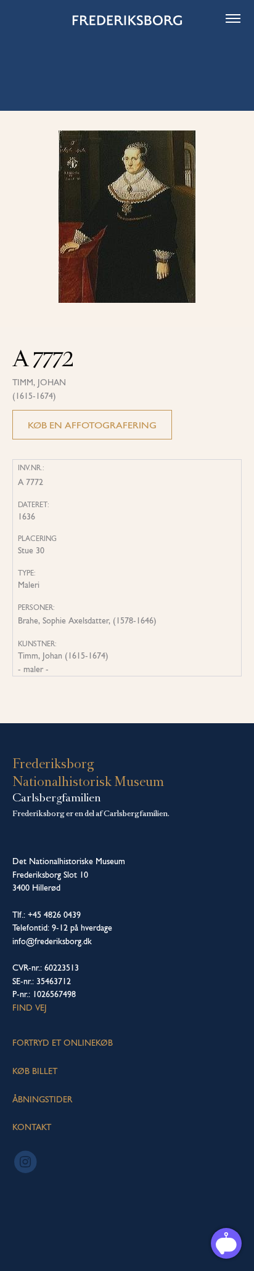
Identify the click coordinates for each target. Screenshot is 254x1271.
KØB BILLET (34, 1071)
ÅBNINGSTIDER (42, 1099)
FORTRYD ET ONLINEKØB (62, 1043)
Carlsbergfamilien (56, 797)
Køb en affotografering (92, 425)
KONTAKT (31, 1127)
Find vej (29, 1007)
